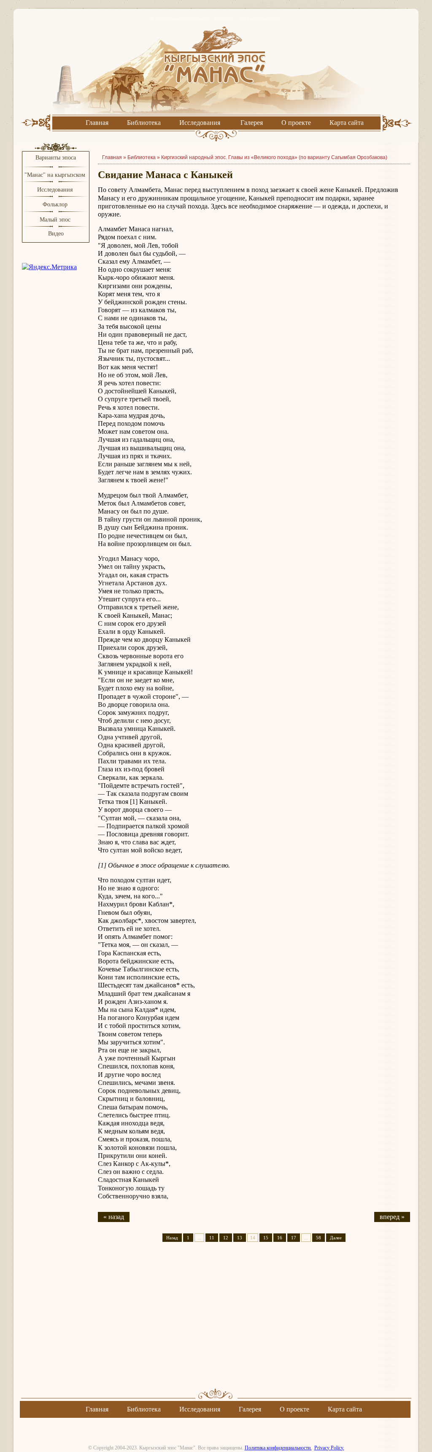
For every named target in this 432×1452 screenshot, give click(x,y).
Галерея (251, 122)
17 (293, 1237)
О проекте (296, 122)
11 (211, 1237)
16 (279, 1237)
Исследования (199, 122)
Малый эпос (55, 219)
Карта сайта (346, 122)
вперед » (392, 1216)
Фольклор (55, 204)
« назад (113, 1216)
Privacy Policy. (329, 1448)
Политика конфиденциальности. (278, 1448)
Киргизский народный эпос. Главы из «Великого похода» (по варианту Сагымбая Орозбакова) (274, 157)
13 (239, 1237)
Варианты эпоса (55, 157)
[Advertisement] (254, 1322)
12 (225, 1237)
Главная (97, 122)
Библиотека (144, 122)
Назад (172, 1237)
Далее (336, 1237)
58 (318, 1237)
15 (265, 1237)
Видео (56, 233)
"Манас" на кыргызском (55, 175)
